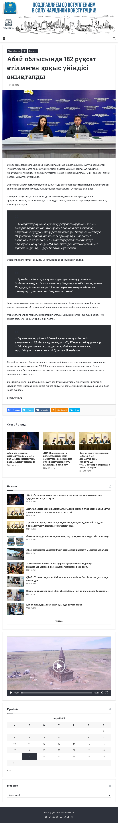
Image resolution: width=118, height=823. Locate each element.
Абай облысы (14, 51)
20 (59, 750)
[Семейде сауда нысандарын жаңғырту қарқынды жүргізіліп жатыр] (15, 540)
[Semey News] (59, 24)
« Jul (9, 770)
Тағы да (59, 621)
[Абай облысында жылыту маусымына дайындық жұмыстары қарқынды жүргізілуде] (23, 441)
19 (44, 750)
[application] (59, 666)
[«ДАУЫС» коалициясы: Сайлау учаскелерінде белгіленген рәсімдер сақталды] (15, 581)
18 (29, 750)
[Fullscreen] (106, 692)
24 (14, 756)
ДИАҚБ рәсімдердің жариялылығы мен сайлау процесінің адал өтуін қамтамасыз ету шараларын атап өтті (57, 458)
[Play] (11, 692)
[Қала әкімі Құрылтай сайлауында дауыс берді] (15, 609)
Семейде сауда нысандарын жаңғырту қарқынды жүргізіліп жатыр (67, 536)
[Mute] (102, 692)
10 (14, 744)
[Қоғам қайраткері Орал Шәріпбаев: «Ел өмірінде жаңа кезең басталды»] (15, 595)
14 (74, 744)
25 (29, 756)
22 (89, 750)
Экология (33, 51)
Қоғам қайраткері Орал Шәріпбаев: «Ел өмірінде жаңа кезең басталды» (67, 590)
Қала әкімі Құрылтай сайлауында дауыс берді (54, 604)
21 (74, 750)
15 (89, 744)
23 (103, 750)
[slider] (56, 692)
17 (14, 750)
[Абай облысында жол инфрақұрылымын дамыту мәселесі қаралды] (15, 554)
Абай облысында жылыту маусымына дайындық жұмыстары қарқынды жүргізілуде (21, 457)
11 (29, 744)
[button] (59, 666)
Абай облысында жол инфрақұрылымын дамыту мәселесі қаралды (67, 549)
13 (59, 744)
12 (44, 744)
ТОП (24, 51)
